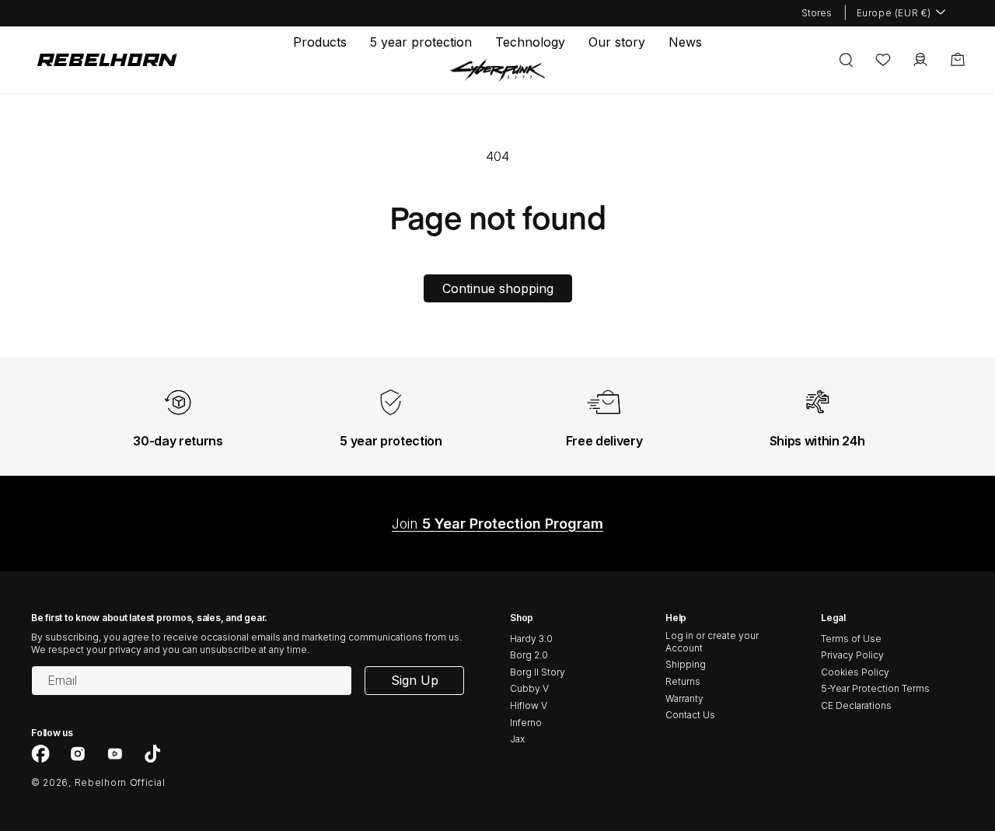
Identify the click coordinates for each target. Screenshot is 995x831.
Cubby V (529, 688)
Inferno (526, 722)
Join (497, 523)
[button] (320, 42)
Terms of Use (851, 638)
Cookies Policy (855, 672)
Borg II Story (537, 672)
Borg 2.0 (529, 655)
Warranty (684, 698)
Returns (682, 681)
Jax (517, 739)
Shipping (685, 664)
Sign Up (414, 680)
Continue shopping (497, 288)
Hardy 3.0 (531, 638)
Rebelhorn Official (120, 782)
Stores (816, 13)
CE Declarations (856, 705)
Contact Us (690, 715)
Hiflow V (528, 705)
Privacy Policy (852, 655)
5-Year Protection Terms (875, 688)
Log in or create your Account (712, 642)
